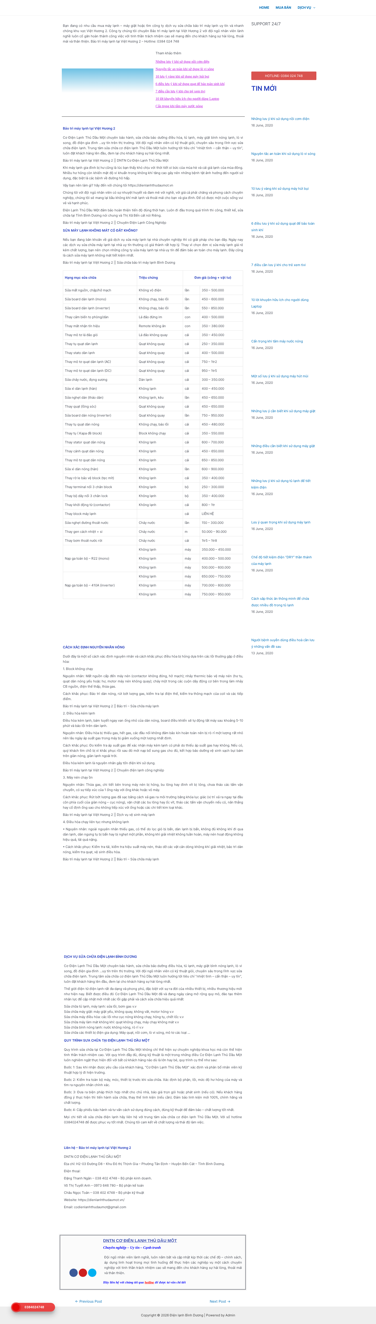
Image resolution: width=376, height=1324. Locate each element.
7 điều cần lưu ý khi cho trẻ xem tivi (180, 91)
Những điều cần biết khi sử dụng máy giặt (283, 446)
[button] (107, 79)
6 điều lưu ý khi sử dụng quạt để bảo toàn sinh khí (190, 84)
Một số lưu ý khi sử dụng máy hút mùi (279, 376)
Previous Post (88, 1301)
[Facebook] (73, 1273)
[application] (313, 7)
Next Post (220, 1301)
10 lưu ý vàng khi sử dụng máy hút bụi (182, 76)
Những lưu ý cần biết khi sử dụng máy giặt (283, 411)
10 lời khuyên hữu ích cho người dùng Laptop (187, 99)
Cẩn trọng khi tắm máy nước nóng (179, 106)
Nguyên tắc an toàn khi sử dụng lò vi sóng (185, 69)
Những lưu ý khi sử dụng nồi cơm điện (182, 61)
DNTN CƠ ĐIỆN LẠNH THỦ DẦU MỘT (140, 1240)
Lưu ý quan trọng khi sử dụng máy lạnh (281, 522)
